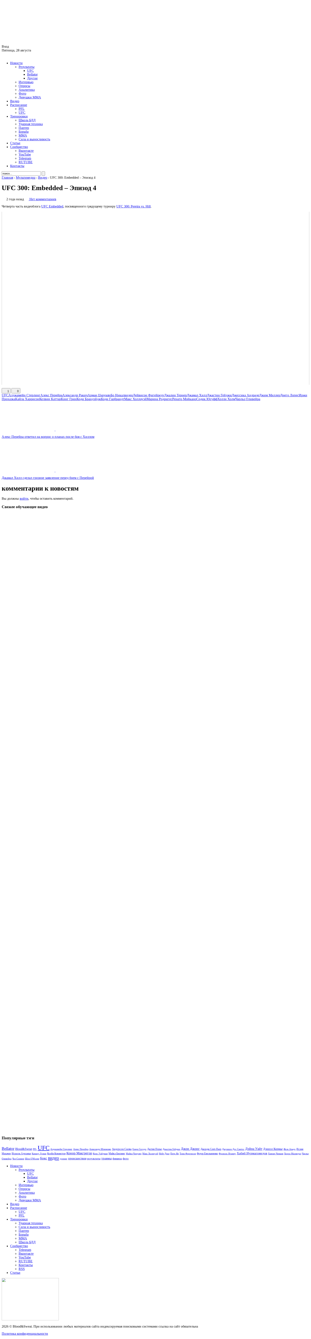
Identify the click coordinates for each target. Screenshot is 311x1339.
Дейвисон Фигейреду (148, 395)
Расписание (18, 105)
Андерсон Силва (122, 1149)
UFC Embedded (52, 206)
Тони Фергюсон (188, 1153)
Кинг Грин (69, 399)
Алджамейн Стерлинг (24, 395)
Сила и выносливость (34, 139)
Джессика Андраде (245, 395)
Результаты (26, 67)
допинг (63, 1158)
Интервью (26, 82)
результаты (93, 1158)
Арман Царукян (99, 395)
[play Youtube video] (155, 298)
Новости (16, 63)
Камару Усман (39, 1153)
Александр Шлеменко (100, 1149)
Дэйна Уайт (253, 1149)
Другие (32, 78)
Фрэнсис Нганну (227, 1153)
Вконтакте (26, 150)
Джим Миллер (269, 395)
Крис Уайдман (100, 1153)
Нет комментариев (42, 199)
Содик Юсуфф (206, 399)
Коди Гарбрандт (112, 399)
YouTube (25, 154)
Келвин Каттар (50, 399)
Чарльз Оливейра (247, 399)
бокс (43, 1158)
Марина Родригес (159, 399)
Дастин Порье (154, 1149)
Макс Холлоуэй (135, 399)
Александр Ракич (75, 395)
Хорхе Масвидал (292, 1153)
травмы (106, 1158)
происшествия (77, 1158)
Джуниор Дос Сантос (233, 1149)
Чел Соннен (18, 1158)
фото (126, 1158)
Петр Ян (174, 1153)
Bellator (32, 74)
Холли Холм (226, 399)
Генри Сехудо (139, 1149)
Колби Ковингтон (56, 1153)
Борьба (24, 131)
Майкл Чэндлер (134, 1153)
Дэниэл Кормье (273, 1149)
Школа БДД (27, 120)
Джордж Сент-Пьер (211, 1149)
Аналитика (27, 89)
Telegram (25, 158)
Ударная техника (31, 124)
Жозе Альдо (289, 1149)
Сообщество (19, 147)
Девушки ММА (30, 97)
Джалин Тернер (175, 395)
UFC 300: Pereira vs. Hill (133, 206)
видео (128, 395)
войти (24, 498)
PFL (22, 109)
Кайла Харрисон (27, 399)
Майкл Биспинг (117, 1153)
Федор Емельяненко (207, 1153)
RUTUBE (26, 162)
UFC (30, 70)
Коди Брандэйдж (89, 399)
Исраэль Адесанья (21, 1153)
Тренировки (19, 116)
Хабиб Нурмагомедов (252, 1153)
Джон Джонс (190, 1149)
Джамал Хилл (197, 395)
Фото (22, 93)
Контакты (17, 166)
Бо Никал (117, 395)
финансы (117, 1158)
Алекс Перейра (51, 395)
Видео (14, 101)
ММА (23, 135)
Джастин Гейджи (219, 395)
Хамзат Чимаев (275, 1153)
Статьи (15, 143)
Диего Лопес (289, 395)
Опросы (24, 86)
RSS (22, 1269)
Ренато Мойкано (184, 399)
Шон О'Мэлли (32, 1158)
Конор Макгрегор (79, 1153)
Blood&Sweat (23, 1149)
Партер (24, 128)
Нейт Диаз (164, 1153)
